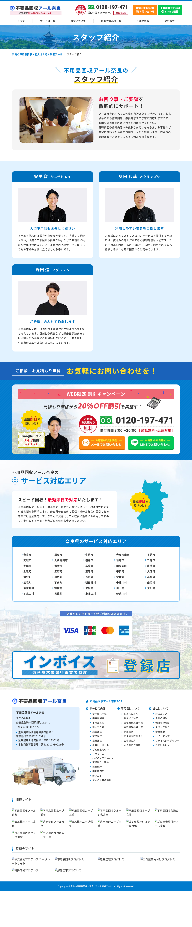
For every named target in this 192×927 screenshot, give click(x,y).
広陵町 (89, 566)
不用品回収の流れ (133, 736)
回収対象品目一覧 (111, 21)
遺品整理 (97, 766)
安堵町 (120, 577)
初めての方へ (131, 713)
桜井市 (89, 560)
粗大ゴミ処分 (99, 727)
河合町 (27, 577)
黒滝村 (58, 593)
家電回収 (97, 740)
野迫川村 (121, 593)
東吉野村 (28, 588)
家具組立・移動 (100, 762)
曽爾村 (89, 588)
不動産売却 (98, 771)
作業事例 (128, 731)
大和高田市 (61, 560)
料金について (78, 21)
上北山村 (90, 593)
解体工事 (97, 775)
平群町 (120, 571)
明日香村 (90, 582)
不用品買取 (143, 21)
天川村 (151, 588)
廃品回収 (97, 731)
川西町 (58, 577)
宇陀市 (27, 566)
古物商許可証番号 (28, 744)
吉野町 (89, 577)
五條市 (151, 560)
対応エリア (161, 713)
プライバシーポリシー (167, 740)
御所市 (58, 566)
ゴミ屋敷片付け (100, 749)
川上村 (120, 588)
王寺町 (89, 571)
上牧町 (27, 571)
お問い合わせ (162, 745)
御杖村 (58, 588)
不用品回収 (98, 718)
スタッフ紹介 (162, 727)
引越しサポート (100, 745)
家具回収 (97, 736)
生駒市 (89, 554)
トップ (21, 21)
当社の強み (161, 718)
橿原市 (58, 554)
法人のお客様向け (101, 780)
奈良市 (27, 554)
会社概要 (170, 21)
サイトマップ (162, 736)
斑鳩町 (151, 566)
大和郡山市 (123, 554)
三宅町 (27, 582)
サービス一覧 (47, 21)
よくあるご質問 (132, 745)
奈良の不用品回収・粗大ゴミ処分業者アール (91, 886)
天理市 (27, 560)
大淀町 (151, 571)
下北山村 (28, 593)
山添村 (151, 582)
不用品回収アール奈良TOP (106, 701)
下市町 (58, 582)
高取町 (151, 577)
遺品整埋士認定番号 (29, 740)
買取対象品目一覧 (133, 727)
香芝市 (151, 554)
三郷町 (58, 571)
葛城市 (120, 560)
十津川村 (121, 582)
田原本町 (121, 566)
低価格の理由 (162, 722)
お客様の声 (130, 740)
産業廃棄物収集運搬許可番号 (34, 732)
